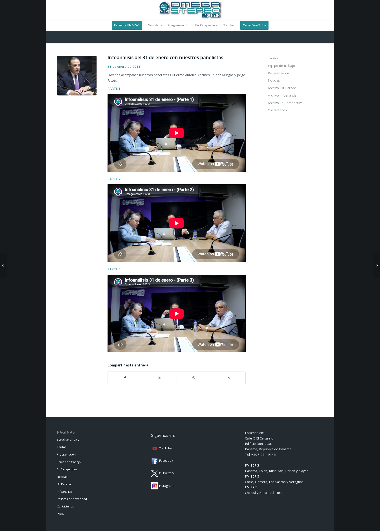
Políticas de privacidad (72, 499)
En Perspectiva (67, 469)
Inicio (60, 514)
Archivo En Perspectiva (285, 103)
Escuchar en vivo (68, 439)
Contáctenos (277, 110)
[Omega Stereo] (190, 10)
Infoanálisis (65, 492)
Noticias (274, 80)
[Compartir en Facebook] (125, 378)
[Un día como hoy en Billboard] (3, 265)
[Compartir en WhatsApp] (194, 378)
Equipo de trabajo (281, 65)
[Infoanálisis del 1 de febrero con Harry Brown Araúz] (376, 265)
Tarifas (273, 58)
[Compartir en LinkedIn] (228, 378)
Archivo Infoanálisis (282, 95)
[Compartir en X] (159, 378)
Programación (278, 73)
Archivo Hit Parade (282, 88)
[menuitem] (127, 25)
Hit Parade (64, 484)
